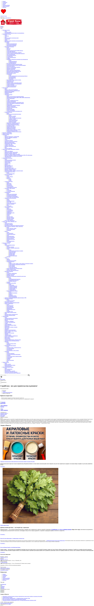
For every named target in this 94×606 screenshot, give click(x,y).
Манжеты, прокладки (11, 69)
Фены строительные (11, 98)
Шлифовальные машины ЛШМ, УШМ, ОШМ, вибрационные (18, 97)
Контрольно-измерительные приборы (14, 71)
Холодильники (7, 138)
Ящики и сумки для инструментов (11, 89)
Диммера (6, 333)
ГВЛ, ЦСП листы (8, 166)
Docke (10, 180)
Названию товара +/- (4, 413)
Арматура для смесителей (12, 85)
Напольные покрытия (9, 271)
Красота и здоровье (8, 148)
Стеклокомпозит (10, 210)
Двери (6, 257)
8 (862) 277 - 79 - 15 (4, 559)
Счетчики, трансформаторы (10, 322)
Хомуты (8, 49)
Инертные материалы (9, 165)
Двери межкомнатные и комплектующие (14, 268)
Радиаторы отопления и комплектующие (14, 64)
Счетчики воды (10, 56)
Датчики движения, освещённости (11, 335)
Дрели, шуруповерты (11, 110)
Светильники (9, 357)
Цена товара (2, 415)
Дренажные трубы (10, 80)
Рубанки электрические (11, 101)
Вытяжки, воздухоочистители (10, 146)
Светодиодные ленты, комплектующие (14, 356)
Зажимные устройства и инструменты (14, 131)
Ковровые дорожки (12, 295)
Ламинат (8, 282)
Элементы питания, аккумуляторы (11, 318)
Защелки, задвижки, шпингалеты (13, 247)
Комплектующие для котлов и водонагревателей (14, 40)
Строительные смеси (9, 181)
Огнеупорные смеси (11, 173)
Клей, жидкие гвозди (11, 229)
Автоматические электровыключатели (12, 340)
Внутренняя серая (12, 77)
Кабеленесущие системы (9, 332)
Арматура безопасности (11, 86)
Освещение (7, 351)
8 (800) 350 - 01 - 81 (4, 557)
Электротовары (5, 316)
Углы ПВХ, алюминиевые (12, 273)
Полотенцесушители (11, 66)
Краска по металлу (10, 238)
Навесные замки (12, 252)
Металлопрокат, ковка (9, 206)
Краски (6, 231)
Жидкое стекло (7, 164)
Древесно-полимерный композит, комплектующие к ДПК (15, 297)
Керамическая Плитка (11, 309)
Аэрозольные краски (9, 223)
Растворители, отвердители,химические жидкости (14, 225)
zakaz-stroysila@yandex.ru (5, 568)
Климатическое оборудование (10, 345)
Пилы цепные (9, 104)
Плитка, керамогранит (9, 303)
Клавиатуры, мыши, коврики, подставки (12, 154)
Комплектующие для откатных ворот (12, 37)
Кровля (8, 177)
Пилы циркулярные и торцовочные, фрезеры (15, 103)
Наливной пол (9, 185)
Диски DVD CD (8, 157)
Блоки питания (7, 338)
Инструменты (5, 87)
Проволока (9, 213)
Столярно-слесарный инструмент (13, 124)
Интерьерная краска (10, 241)
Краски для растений (11, 237)
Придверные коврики (13, 292)
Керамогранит (9, 308)
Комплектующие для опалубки (10, 168)
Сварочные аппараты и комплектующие (12, 90)
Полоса (8, 214)
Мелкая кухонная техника (9, 142)
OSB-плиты (9, 205)
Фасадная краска (10, 233)
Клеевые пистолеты (10, 109)
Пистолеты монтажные (13, 119)
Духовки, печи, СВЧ (8, 144)
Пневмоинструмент (8, 92)
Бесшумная (11, 78)
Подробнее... (2, 466)
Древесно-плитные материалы (10, 198)
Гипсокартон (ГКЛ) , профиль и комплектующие (14, 170)
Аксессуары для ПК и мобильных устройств (11, 149)
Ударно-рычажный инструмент (13, 123)
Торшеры (8, 355)
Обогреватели (9, 349)
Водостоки (9, 178)
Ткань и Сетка (7, 161)
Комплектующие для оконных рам (11, 314)
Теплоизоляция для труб (11, 55)
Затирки (6, 163)
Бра (7, 361)
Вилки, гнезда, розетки (9, 336)
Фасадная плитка (10, 305)
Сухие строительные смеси (10, 171)
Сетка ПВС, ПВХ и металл (10, 188)
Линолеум (9, 277)
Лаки (8, 235)
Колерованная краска (11, 239)
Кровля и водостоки (8, 174)
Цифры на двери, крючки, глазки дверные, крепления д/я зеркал (21, 263)
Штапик (8, 259)
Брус (8, 204)
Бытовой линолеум (12, 281)
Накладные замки (12, 251)
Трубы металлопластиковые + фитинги (14, 52)
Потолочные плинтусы (9, 301)
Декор (8, 310)
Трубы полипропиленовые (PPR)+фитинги (15, 50)
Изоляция (6, 341)
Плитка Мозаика (10, 306)
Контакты (4, 7)
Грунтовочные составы (9, 167)
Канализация (9, 74)
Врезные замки (12, 254)
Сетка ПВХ (9, 190)
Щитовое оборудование (9, 319)
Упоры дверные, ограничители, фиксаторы (17, 264)
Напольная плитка (10, 307)
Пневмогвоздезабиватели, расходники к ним (15, 102)
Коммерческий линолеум (13, 280)
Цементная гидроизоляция (12, 194)
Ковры (10, 293)
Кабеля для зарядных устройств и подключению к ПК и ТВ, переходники (18, 155)
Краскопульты (9, 108)
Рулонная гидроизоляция (11, 195)
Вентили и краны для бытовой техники (14, 82)
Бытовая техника (6, 134)
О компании (5, 2)
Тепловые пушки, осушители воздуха (14, 347)
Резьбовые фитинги (12, 62)
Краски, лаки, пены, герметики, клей (9, 221)
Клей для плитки (10, 186)
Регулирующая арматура (11, 63)
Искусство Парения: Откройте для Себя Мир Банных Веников (10, 547)
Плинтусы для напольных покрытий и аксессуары (16, 276)
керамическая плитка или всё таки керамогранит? (55, 540)
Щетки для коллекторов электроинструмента (15, 96)
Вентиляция (7, 41)
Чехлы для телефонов (9, 151)
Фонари (6, 320)
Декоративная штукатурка (12, 187)
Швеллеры (9, 208)
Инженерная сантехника (9, 46)
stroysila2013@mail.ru (4, 570)
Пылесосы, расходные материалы (11, 141)
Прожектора (7, 326)
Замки (8, 248)
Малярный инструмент (11, 128)
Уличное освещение (10, 353)
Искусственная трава (13, 296)
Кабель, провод (7, 331)
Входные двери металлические (12, 270)
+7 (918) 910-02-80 (3, 562)
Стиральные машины (9, 140)
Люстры (8, 359)
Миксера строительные (11, 106)
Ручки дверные (12, 265)
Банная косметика (8, 366)
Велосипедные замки (13, 255)
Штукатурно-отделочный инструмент (14, 114)
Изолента (8, 344)
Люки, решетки (10, 176)
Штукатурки (9, 184)
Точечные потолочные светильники (13, 354)
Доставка (4, 3)
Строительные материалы (7, 158)
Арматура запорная (10, 84)
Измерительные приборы (9, 91)
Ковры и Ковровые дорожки (12, 290)
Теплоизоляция (7, 162)
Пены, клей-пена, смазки (11, 228)
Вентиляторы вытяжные (11, 45)
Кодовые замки (12, 253)
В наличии (2, 416)
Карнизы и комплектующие (10, 315)
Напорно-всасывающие (11, 68)
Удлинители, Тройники (9, 321)
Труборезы (7, 93)
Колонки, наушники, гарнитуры (11, 153)
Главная (4, 1)
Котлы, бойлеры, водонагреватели (13, 70)
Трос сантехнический (11, 54)
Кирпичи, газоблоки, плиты (10, 169)
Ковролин (11, 294)
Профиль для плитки (11, 274)
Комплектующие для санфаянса (13, 72)
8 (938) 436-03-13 (8, 17)
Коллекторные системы (11, 73)
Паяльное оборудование (11, 126)
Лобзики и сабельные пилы (12, 107)
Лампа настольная (10, 360)
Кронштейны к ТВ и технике (10, 143)
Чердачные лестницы (9, 298)
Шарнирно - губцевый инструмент (13, 122)
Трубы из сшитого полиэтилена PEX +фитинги (16, 53)
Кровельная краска (10, 236)
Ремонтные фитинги (13, 61)
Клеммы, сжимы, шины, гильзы (11, 330)
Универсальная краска (11, 234)
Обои (6, 313)
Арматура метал (10, 219)
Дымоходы (7, 35)
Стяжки (6, 323)
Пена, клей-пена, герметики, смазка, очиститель (14, 226)
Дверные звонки (8, 334)
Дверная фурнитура (10, 261)
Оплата (4, 4)
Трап (6, 36)
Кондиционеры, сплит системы (13, 350)
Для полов (9, 242)
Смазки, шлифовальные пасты (12, 100)
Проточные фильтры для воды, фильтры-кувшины (16, 65)
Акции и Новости (6, 6)
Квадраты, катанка (10, 218)
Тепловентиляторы (10, 348)
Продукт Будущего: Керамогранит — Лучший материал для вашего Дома (12, 538)
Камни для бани (8, 364)
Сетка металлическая (11, 191)
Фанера (8, 200)
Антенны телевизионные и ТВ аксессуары (13, 339)
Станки (8, 99)
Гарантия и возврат (6, 5)
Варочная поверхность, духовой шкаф (12, 136)
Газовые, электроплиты (9, 145)
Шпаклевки (9, 183)
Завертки (8, 256)
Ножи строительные (13, 120)
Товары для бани (6, 362)
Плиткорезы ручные (10, 125)
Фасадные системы (6, 30)
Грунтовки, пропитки (9, 224)
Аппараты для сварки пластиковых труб (14, 111)
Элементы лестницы (11, 300)
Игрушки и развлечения (7, 132)
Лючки (6, 39)
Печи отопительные (8, 369)
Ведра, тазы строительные (10, 220)
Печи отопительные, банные (8, 367)
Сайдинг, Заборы (8, 32)
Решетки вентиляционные (12, 43)
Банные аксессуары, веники (10, 365)
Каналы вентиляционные (11, 44)
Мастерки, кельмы (12, 121)
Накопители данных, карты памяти (11, 152)
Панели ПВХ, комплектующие (10, 312)
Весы (6, 147)
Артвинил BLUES (12, 289)
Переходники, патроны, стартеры (11, 327)
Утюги (6, 139)
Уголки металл (9, 209)
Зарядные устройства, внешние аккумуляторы (13, 156)
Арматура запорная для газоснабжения (14, 83)
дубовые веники (67, 529)
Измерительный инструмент (12, 130)
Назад (6, 31)
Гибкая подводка (10, 81)
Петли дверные (12, 266)
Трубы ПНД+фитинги (11, 51)
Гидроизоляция (7, 192)
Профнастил (9, 211)
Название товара (3, 414)
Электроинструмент (8, 94)
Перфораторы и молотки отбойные (13, 105)
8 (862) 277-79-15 (3, 16)
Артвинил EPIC (12, 288)
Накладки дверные (10, 246)
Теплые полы (7, 38)
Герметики (9, 230)
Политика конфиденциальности (6, 603)
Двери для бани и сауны (11, 269)
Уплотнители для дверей (11, 260)
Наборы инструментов (11, 127)
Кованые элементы (10, 217)
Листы (8, 215)
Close (1, 28)
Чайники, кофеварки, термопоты (11, 137)
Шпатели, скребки (12, 116)
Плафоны (8, 358)
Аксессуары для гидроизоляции (13, 197)
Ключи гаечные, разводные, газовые (14, 129)
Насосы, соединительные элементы (13, 67)
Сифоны (8, 58)
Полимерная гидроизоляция (12, 196)
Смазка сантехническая (11, 57)
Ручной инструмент (8, 112)
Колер (8, 240)
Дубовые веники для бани (4, 525)
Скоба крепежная (8, 324)
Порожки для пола (10, 275)
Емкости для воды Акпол (7, 133)
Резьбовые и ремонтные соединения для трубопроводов (17, 59)
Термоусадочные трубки (11, 343)
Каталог (1, 26)
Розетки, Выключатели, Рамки (10, 325)
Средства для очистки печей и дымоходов (12, 372)
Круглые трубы (10, 216)
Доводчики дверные (13, 267)
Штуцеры (9, 48)
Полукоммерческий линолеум (14, 279)
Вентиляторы (7, 337)
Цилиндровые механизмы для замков (16, 250)
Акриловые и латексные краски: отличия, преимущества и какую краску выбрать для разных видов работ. (17, 461)
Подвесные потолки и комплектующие (12, 302)
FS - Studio (9, 604)
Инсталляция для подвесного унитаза (14, 79)
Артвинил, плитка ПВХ (11, 283)
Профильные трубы (10, 212)
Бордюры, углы (10, 311)
